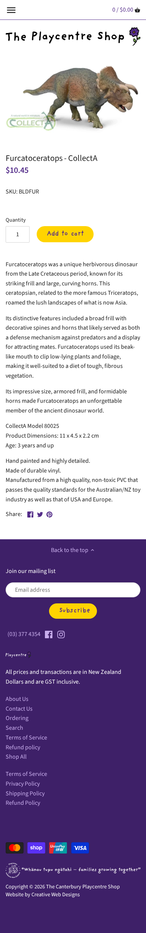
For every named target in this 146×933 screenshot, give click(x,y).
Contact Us (19, 709)
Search (14, 728)
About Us (17, 699)
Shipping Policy (25, 793)
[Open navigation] (11, 10)
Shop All (16, 757)
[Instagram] (61, 634)
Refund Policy (23, 803)
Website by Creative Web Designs (43, 894)
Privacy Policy (23, 784)
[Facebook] (48, 634)
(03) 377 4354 (23, 634)
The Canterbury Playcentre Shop (83, 887)
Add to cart (65, 234)
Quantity (16, 220)
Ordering (17, 718)
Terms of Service (26, 738)
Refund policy (23, 747)
